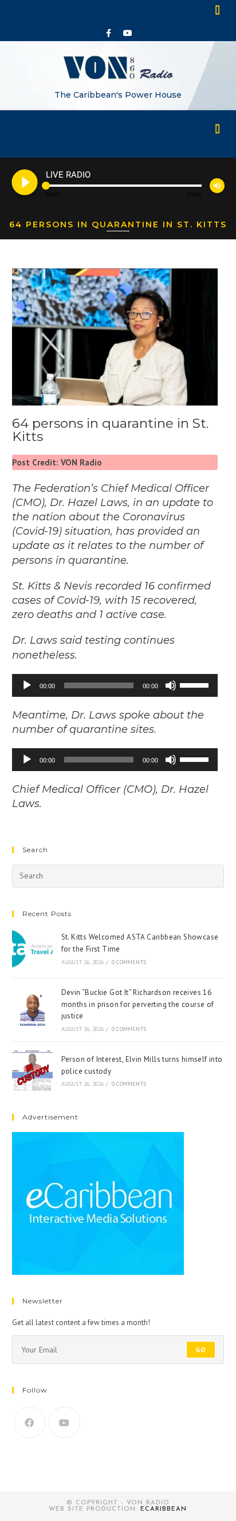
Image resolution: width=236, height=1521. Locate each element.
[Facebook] (109, 33)
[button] (218, 9)
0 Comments (129, 962)
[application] (115, 685)
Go (200, 1349)
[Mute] (170, 685)
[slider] (196, 684)
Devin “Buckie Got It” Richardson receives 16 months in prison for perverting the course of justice (137, 1004)
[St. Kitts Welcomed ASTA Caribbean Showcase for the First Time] (32, 949)
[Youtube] (128, 33)
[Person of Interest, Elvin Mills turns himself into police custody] (32, 1070)
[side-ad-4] (98, 1203)
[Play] (27, 685)
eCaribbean (163, 1509)
